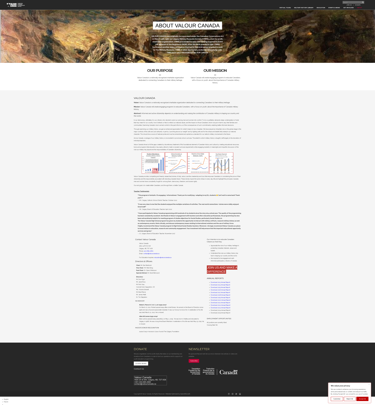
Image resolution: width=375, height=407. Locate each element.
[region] (349, 393)
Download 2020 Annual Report (220, 300)
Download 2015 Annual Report (220, 287)
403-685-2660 (148, 251)
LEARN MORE (141, 363)
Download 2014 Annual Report (220, 285)
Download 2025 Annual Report (220, 313)
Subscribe (193, 361)
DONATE (357, 5)
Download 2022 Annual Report (220, 305)
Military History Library (303, 7)
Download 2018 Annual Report (220, 295)
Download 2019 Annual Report (220, 297)
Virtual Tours (285, 7)
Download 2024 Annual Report (220, 310)
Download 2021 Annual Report (220, 302)
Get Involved (348, 7)
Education (321, 7)
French (6, 402)
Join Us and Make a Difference (222, 269)
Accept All (362, 399)
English (6, 399)
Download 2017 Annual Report (220, 292)
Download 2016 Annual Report (220, 290)
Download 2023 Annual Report (220, 307)
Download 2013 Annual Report (220, 282)
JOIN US (349, 5)
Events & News (334, 7)
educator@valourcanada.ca (162, 257)
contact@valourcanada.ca (151, 253)
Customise (336, 399)
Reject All (350, 399)
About (359, 7)
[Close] (369, 384)
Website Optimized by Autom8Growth (178, 394)
